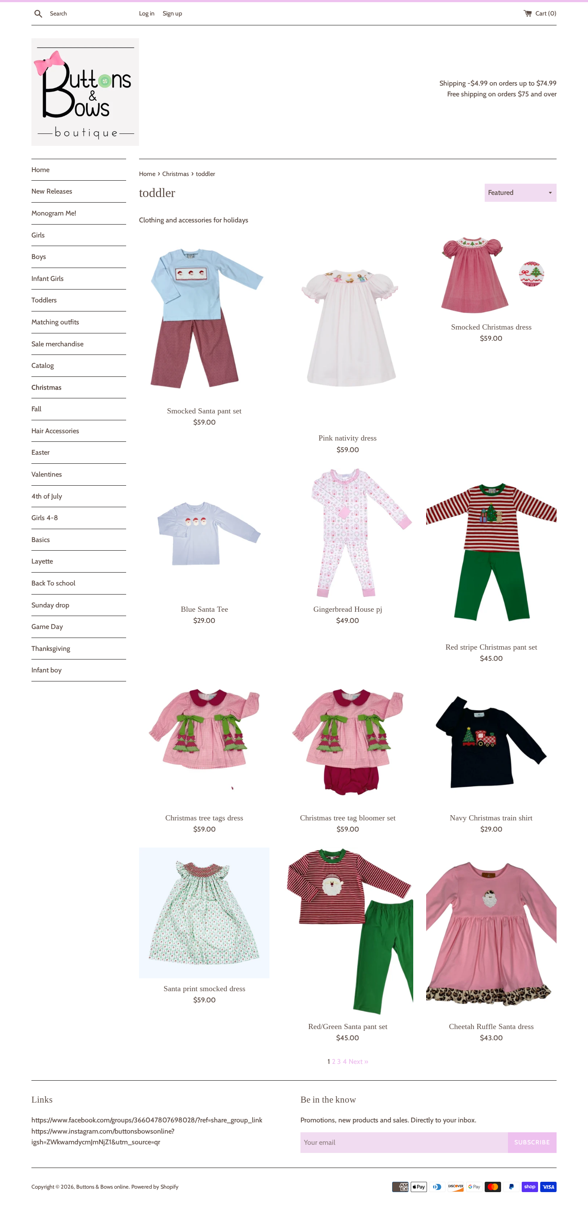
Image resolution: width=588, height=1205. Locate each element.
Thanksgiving (50, 648)
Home (40, 170)
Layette (42, 561)
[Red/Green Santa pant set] (347, 932)
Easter (40, 452)
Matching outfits (55, 322)
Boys (38, 257)
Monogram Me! (53, 213)
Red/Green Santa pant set (347, 1026)
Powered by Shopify (155, 1186)
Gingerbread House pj (347, 609)
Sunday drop (50, 605)
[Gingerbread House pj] (347, 533)
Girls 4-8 (44, 518)
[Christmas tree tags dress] (204, 742)
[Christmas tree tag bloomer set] (347, 742)
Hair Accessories (55, 431)
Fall (36, 409)
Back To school (53, 583)
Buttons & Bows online (102, 1186)
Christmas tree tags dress (204, 818)
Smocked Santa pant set (204, 411)
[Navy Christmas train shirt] (491, 742)
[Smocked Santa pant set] (204, 316)
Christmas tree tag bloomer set (348, 818)
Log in (147, 13)
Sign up (172, 13)
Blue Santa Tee (204, 609)
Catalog (42, 365)
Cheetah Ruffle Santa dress (491, 1026)
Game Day (47, 627)
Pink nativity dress (348, 438)
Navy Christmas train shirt (491, 818)
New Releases (51, 191)
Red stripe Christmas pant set (491, 647)
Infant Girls (47, 278)
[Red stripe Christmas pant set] (491, 552)
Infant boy (46, 670)
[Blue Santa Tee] (204, 533)
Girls (38, 235)
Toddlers (44, 300)
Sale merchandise (57, 344)
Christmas (46, 387)
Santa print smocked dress (204, 988)
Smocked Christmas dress (491, 327)
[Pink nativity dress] (347, 330)
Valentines (46, 474)
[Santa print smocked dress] (204, 913)
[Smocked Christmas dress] (491, 274)
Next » (358, 1061)
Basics (40, 540)
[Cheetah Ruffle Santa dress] (491, 932)
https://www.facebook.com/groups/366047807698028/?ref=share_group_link (146, 1120)
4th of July (46, 496)
